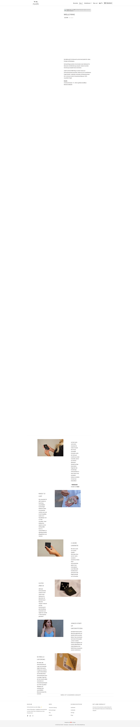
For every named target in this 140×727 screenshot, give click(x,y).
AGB (75, 724)
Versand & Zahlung (53, 707)
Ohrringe (72, 712)
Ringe (72, 715)
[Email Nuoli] (33, 716)
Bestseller (75, 3)
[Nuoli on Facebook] (28, 716)
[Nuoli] (35, 3)
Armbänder (73, 710)
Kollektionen (87, 3)
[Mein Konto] (100, 3)
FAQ (50, 712)
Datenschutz (71, 724)
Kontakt (50, 715)
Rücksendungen (52, 710)
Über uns (95, 3)
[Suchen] (102, 3)
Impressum (66, 724)
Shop (81, 3)
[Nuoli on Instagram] (30, 716)
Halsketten (73, 707)
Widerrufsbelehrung (81, 724)
